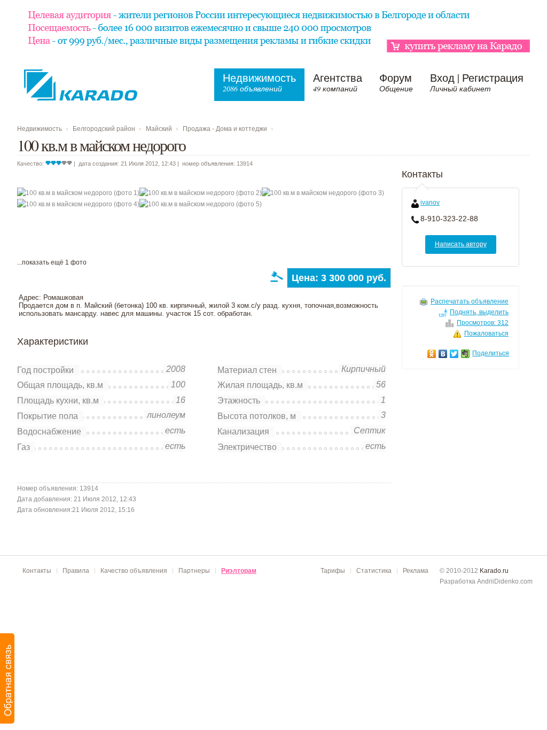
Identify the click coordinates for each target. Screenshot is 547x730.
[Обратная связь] (7, 678)
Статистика (374, 570)
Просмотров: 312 (483, 323)
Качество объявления (133, 570)
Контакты (36, 570)
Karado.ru (494, 570)
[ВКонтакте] (443, 354)
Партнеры (194, 570)
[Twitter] (454, 354)
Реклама (415, 570)
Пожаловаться (486, 333)
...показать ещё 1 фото (52, 262)
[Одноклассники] (431, 354)
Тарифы (333, 570)
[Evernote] (465, 354)
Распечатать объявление (470, 301)
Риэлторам (238, 570)
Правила (75, 570)
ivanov (430, 202)
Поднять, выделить (479, 312)
